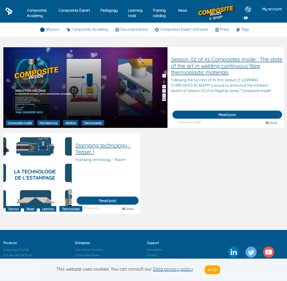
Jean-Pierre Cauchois (89, 249)
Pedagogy (109, 10)
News (182, 10)
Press (224, 29)
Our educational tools (17, 255)
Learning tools (135, 13)
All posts (52, 29)
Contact (152, 255)
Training (13, 208)
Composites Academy (37, 13)
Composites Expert (87, 255)
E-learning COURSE (16, 249)
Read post (227, 114)
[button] (249, 12)
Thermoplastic (93, 122)
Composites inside (20, 122)
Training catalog (159, 13)
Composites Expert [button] (74, 10)
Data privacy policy (173, 269)
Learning (48, 208)
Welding (70, 122)
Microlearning (48, 122)
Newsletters (154, 249)
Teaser (30, 208)
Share (273, 122)
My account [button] (272, 9)
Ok (214, 270)
